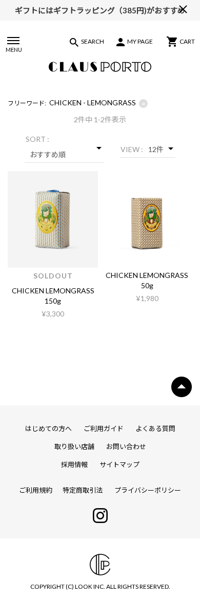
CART (187, 41)
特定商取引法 (83, 490)
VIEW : (132, 149)
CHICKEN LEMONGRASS (53, 290)
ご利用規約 (35, 490)
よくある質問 (155, 428)
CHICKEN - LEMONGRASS (97, 103)
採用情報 (74, 464)
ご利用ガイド (104, 428)
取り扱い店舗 (74, 446)
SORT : (37, 139)
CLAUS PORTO (100, 66)
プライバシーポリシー (147, 490)
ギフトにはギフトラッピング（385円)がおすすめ (100, 9)
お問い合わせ (126, 446)
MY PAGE (140, 41)
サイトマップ (119, 464)
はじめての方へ (48, 428)
